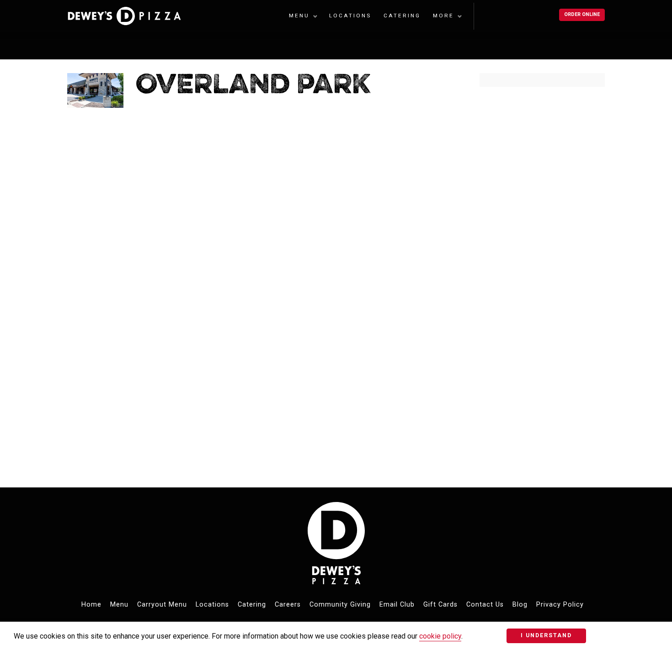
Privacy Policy (560, 604)
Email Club (397, 604)
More (443, 15)
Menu (299, 15)
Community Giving (340, 604)
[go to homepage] (129, 16)
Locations (350, 15)
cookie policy (440, 636)
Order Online (582, 14)
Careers (288, 604)
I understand (546, 635)
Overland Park (253, 86)
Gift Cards (440, 604)
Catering (402, 15)
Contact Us (485, 604)
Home (91, 604)
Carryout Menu (162, 604)
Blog (520, 604)
